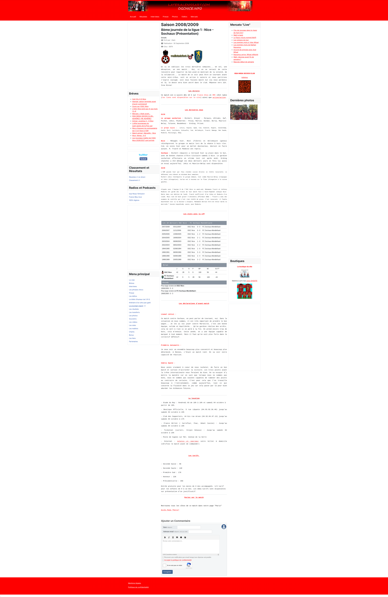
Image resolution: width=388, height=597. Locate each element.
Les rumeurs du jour (241, 40)
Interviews (155, 17)
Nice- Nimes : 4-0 (139, 135)
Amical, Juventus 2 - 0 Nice (142, 121)
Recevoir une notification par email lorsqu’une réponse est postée (187, 557)
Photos (175, 17)
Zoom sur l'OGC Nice (140, 106)
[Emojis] (181, 537)
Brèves (131, 283)
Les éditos (133, 296)
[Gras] (165, 537)
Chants (131, 332)
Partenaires (133, 341)
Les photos (133, 316)
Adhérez (244, 77)
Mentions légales (134, 583)
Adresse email (175, 531)
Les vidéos (133, 322)
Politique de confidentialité (138, 587)
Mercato (194, 17)
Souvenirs (133, 319)
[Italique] (169, 537)
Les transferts (134, 312)
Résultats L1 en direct (137, 177)
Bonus (131, 335)
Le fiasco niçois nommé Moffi (245, 38)
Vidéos (184, 17)
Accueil (133, 17)
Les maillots (133, 328)
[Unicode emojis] (185, 537)
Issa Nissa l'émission (137, 194)
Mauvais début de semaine (244, 62)
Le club (132, 280)
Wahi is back (238, 35)
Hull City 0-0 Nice (139, 99)
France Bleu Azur (135, 197)
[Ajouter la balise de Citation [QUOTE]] (177, 537)
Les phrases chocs (136, 290)
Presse (165, 17)
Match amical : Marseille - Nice (144, 133)
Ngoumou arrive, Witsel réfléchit (246, 55)
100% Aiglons (134, 200)
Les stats (132, 325)
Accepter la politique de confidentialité (178, 560)
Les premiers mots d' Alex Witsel (246, 42)
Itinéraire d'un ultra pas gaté (140, 303)
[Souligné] (173, 537)
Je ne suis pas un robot (174, 565)
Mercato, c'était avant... (141, 114)
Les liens (132, 338)
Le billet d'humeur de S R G (139, 299)
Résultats (143, 17)
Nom (167, 527)
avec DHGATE (252, 281)
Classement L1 (134, 180)
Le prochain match (136, 306)
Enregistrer (167, 572)
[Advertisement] (143, 56)
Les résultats (134, 309)
